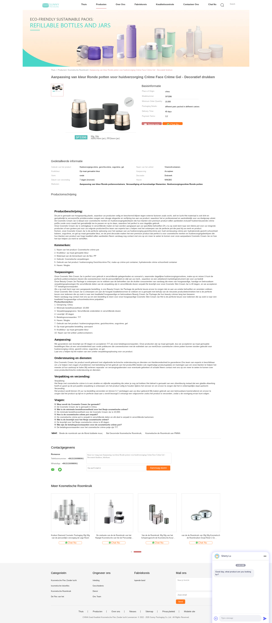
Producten (101, 4)
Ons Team (97, 596)
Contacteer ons (191, 4)
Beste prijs (153, 124)
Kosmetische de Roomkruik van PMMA (162, 433)
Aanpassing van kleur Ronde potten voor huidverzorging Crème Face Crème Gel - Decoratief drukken (131, 70)
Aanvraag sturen (158, 468)
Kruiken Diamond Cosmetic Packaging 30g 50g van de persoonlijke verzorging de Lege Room (70, 536)
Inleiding (96, 580)
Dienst (95, 591)
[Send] (265, 618)
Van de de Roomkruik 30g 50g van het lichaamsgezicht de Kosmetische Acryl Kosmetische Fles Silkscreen (157, 536)
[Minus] (265, 556)
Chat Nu (212, 4)
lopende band (139, 580)
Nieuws (132, 612)
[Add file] (216, 618)
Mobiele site (189, 612)
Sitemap (149, 612)
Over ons (120, 4)
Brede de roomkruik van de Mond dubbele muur (80, 433)
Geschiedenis (98, 586)
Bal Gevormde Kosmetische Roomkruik (123, 433)
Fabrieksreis (141, 4)
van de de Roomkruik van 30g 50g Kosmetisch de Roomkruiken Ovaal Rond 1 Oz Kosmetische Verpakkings (201, 536)
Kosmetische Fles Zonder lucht (64, 580)
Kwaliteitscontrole (165, 4)
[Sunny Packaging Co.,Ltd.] (50, 5)
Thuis (84, 4)
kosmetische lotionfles (60, 586)
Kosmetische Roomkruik (61, 591)
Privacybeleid (168, 612)
